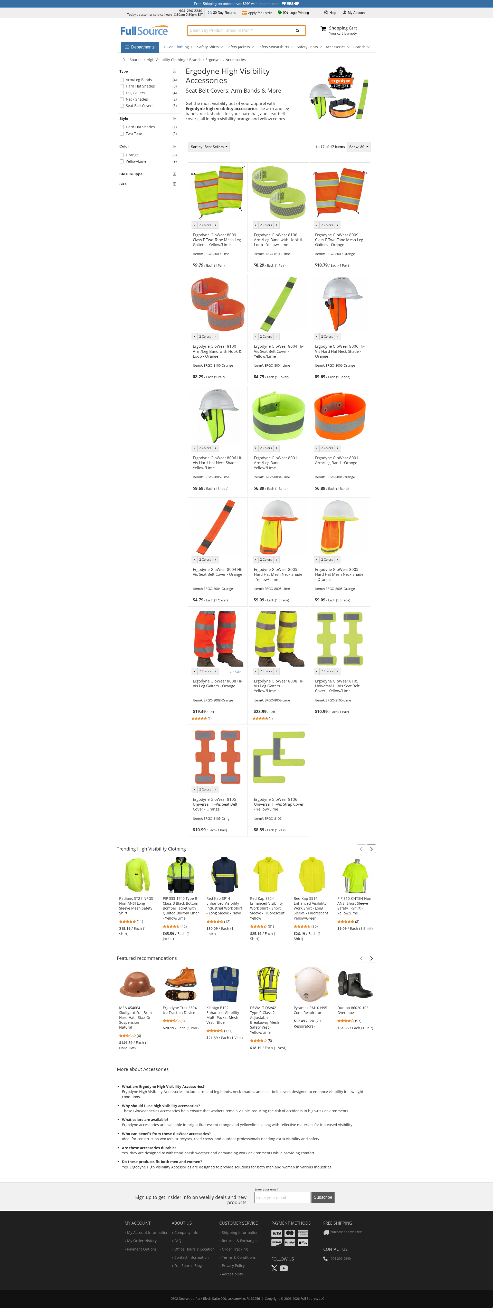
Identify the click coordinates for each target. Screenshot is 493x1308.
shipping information (240, 1232)
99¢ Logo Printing (295, 13)
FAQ (177, 1240)
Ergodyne (213, 59)
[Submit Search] (298, 30)
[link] (218, 249)
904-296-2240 (190, 10)
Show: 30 (357, 147)
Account (357, 13)
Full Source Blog (188, 1265)
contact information (191, 1257)
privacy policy (233, 1265)
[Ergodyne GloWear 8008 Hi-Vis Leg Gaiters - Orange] (218, 693)
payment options (142, 1249)
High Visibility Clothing (166, 59)
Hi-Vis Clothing (177, 46)
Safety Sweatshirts (273, 46)
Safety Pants (307, 46)
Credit (260, 13)
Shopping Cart (343, 28)
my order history (142, 1240)
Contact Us (335, 1249)
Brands (359, 46)
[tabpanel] (279, 487)
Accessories (336, 46)
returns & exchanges (240, 1240)
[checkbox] (150, 80)
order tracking (235, 1249)
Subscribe (323, 1197)
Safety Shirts (208, 46)
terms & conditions (239, 1257)
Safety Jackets (238, 46)
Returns (224, 13)
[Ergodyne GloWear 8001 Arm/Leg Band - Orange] (340, 470)
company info (186, 1232)
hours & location (194, 1249)
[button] (361, 848)
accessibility (232, 1274)
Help (332, 13)
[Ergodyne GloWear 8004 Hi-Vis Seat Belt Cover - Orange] (218, 582)
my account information (147, 1232)
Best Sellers (208, 147)
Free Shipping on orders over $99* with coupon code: (246, 4)
